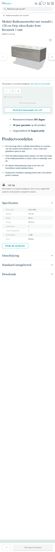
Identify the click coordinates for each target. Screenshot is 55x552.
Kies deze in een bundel (40, 84)
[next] (52, 57)
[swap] (50, 40)
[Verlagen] (6, 91)
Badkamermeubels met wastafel (17, 15)
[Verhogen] (18, 91)
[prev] (3, 57)
